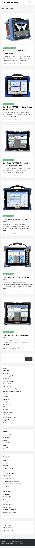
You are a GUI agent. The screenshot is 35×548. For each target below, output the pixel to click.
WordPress (11, 543)
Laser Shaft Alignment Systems (12, 391)
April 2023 (6, 448)
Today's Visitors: (7, 527)
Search (5, 356)
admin (5, 63)
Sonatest (5, 409)
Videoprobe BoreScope (9, 417)
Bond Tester (6, 370)
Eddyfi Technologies (8, 381)
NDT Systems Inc (8, 394)
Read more (23, 60)
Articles (5, 368)
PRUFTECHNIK (7, 404)
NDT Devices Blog (9, 2)
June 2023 (6, 443)
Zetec (12, 103)
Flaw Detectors (7, 386)
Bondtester (6, 373)
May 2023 (5, 445)
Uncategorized (7, 414)
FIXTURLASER (7, 383)
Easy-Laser (6, 378)
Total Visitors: (7, 530)
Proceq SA (6, 402)
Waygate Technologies (9, 420)
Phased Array (12, 47)
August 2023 (6, 437)
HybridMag (20, 543)
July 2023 (5, 440)
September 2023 (7, 435)
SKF (4, 407)
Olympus (5, 47)
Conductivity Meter (8, 376)
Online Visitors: (7, 525)
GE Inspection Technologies (11, 389)
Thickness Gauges (8, 412)
